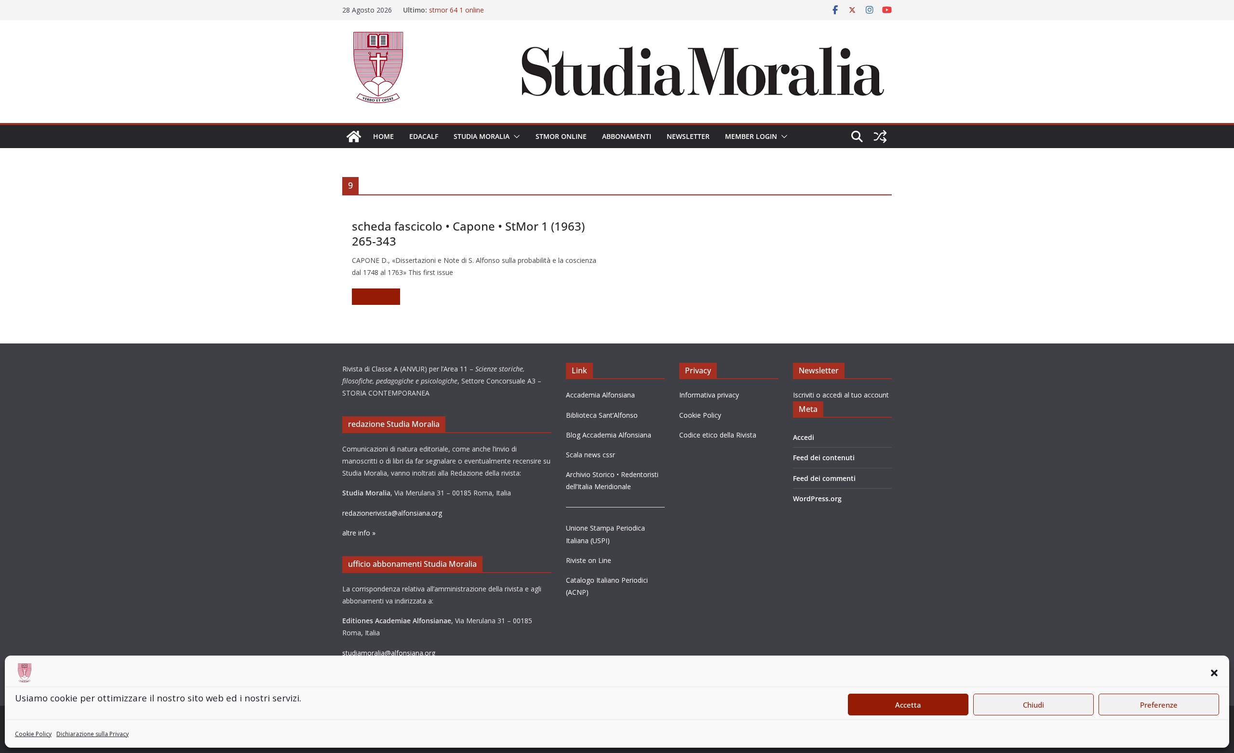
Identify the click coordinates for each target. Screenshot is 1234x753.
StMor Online (561, 136)
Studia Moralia (482, 136)
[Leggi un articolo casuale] (880, 136)
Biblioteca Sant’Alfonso (602, 415)
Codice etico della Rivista (717, 434)
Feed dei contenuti (824, 457)
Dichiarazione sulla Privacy (92, 734)
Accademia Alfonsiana (600, 394)
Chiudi (1033, 705)
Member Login (751, 136)
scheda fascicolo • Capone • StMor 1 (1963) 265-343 (468, 233)
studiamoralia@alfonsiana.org (388, 652)
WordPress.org (817, 498)
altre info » (359, 532)
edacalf (423, 136)
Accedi (803, 437)
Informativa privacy (709, 394)
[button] (1214, 673)
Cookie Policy (33, 734)
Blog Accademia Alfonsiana (608, 434)
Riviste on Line (588, 560)
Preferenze (1159, 705)
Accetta (908, 705)
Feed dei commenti (824, 478)
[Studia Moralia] (353, 136)
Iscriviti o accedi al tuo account (841, 394)
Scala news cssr (590, 454)
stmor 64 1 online (456, 9)
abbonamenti (626, 136)
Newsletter (688, 136)
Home (383, 136)
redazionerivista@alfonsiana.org (392, 513)
